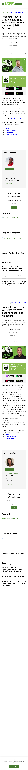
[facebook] (8, 53)
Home (3, 12)
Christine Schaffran (14, 329)
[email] (19, 53)
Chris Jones (14, 42)
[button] (3, 4)
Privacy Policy (16, 762)
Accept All (14, 766)
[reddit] (16, 53)
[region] (14, 763)
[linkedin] (11, 53)
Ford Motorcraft (16, 119)
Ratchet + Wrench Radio (15, 12)
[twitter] (14, 53)
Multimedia (5, 303)
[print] (25, 53)
